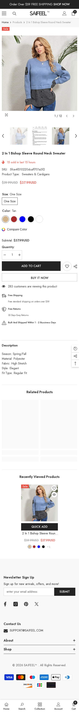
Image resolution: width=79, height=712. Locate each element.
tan (29, 547)
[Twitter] (36, 604)
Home (5, 22)
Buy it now (39, 278)
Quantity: (8, 247)
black (43, 547)
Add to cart (31, 266)
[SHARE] (74, 266)
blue (39, 547)
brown (34, 547)
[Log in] (64, 13)
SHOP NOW (61, 4)
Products (17, 22)
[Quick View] (54, 494)
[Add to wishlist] (67, 266)
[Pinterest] (26, 604)
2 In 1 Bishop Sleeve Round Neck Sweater (39, 533)
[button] (67, 116)
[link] (20, 452)
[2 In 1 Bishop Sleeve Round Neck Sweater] (39, 503)
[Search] (14, 13)
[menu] (4, 13)
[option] (39, 73)
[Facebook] (5, 604)
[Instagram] (15, 604)
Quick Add (39, 527)
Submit (65, 592)
